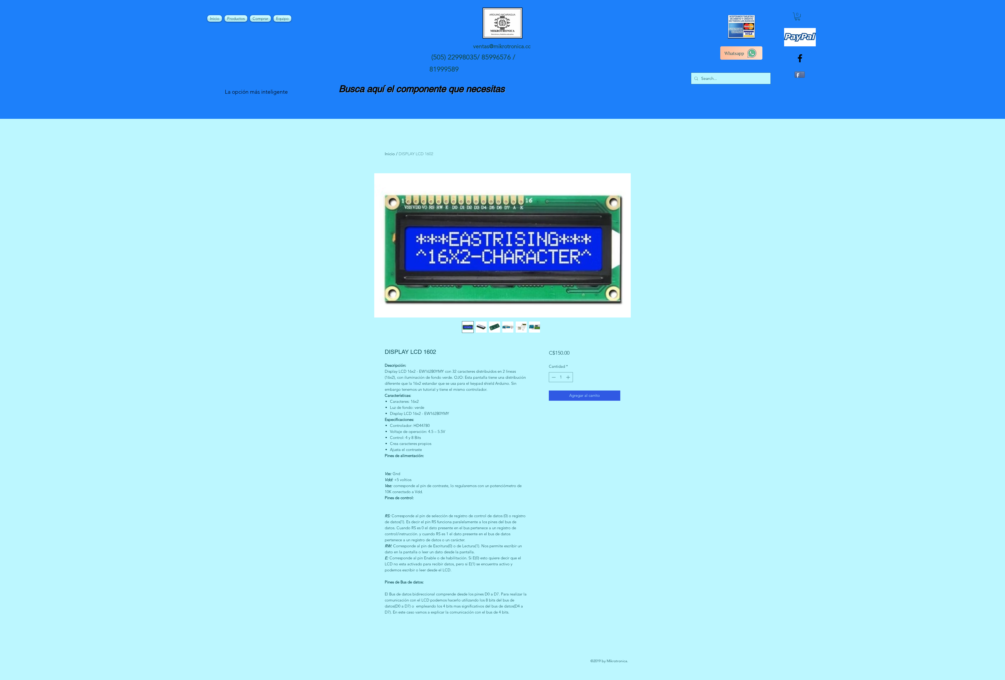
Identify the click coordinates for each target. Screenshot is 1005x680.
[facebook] (800, 58)
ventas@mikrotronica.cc (502, 46)
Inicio (390, 153)
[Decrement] (553, 377)
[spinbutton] (560, 377)
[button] (797, 16)
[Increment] (568, 377)
